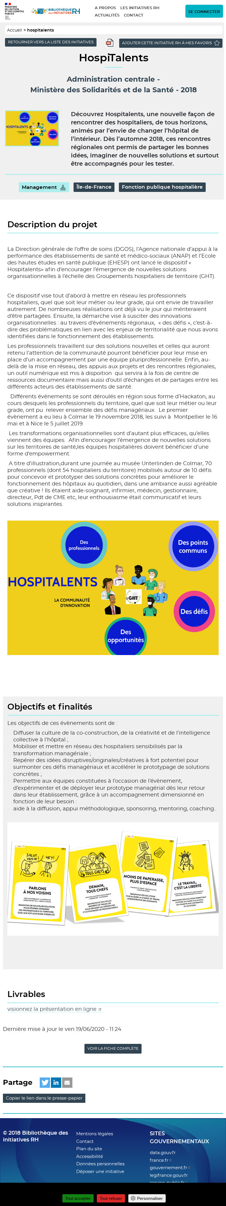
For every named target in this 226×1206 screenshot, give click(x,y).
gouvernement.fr (168, 1168)
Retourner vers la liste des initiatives (51, 42)
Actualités (107, 15)
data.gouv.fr (163, 1153)
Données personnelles (100, 1164)
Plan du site (89, 1149)
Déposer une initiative (100, 1171)
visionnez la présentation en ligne (52, 1009)
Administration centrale (111, 79)
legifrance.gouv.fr (169, 1175)
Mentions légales (94, 1134)
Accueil (14, 30)
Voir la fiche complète (113, 1049)
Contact (133, 15)
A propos (105, 8)
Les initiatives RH (139, 8)
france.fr (159, 1160)
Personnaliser (150, 1198)
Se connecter (204, 12)
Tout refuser (111, 1198)
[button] (45, 1082)
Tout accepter (78, 1198)
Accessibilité (89, 1156)
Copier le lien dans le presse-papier (44, 1098)
